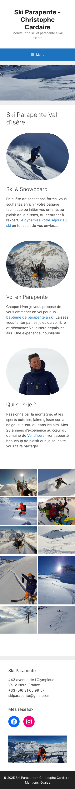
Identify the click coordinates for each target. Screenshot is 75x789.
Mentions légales (37, 782)
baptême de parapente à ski (30, 317)
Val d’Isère (36, 435)
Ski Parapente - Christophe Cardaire (37, 19)
